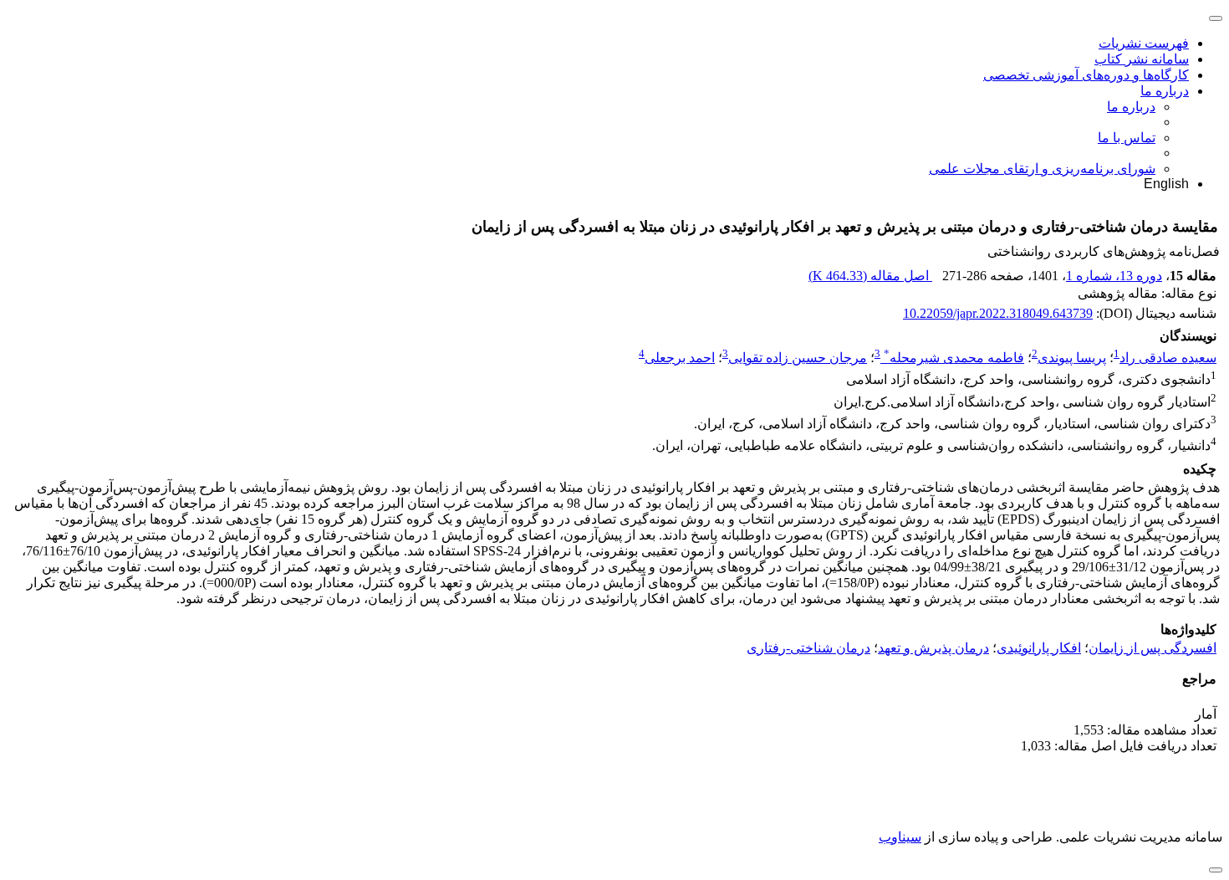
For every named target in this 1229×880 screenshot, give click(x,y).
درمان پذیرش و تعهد (933, 648)
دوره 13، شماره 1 (1114, 276)
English (1166, 184)
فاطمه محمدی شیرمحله (954, 357)
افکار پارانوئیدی (1039, 648)
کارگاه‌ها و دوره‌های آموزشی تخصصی (1086, 75)
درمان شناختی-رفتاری (808, 648)
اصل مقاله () (870, 276)
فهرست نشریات (1144, 43)
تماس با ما (1126, 137)
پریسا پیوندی (1072, 357)
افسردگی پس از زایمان (1152, 648)
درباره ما (1164, 91)
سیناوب (900, 837)
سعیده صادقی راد (1167, 357)
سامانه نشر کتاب (1141, 59)
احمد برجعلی (680, 357)
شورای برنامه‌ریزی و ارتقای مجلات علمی (1042, 168)
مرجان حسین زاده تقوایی (797, 357)
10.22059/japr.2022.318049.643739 (998, 313)
